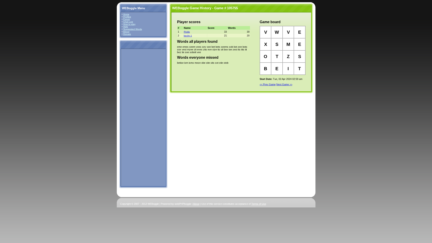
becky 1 (188, 35)
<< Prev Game (268, 84)
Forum (126, 19)
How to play (129, 24)
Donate (127, 34)
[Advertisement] (135, 117)
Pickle (187, 32)
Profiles (127, 17)
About (126, 31)
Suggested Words (132, 29)
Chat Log (128, 21)
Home (126, 14)
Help (125, 26)
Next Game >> (284, 84)
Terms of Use (258, 203)
